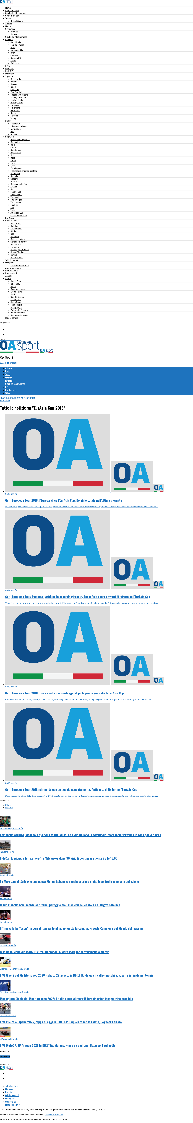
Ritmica (14, 34)
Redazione (9, 1092)
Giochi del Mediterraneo (16, 13)
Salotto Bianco (17, 297)
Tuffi (12, 207)
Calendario (15, 55)
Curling (14, 255)
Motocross (16, 129)
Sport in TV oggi (12, 16)
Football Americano (19, 95)
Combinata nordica (19, 242)
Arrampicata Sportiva (20, 139)
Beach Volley (16, 79)
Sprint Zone (16, 299)
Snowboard (16, 244)
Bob (12, 234)
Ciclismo (9, 39)
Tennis (8, 18)
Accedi (8, 276)
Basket (14, 84)
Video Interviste (18, 312)
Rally (13, 131)
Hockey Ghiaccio (18, 97)
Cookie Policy (10, 1101)
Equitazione (16, 152)
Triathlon (14, 205)
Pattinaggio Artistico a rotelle (24, 171)
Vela (13, 210)
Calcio (13, 87)
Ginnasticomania (18, 289)
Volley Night (16, 307)
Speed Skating (17, 252)
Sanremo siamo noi (19, 315)
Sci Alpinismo (17, 257)
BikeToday (15, 284)
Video (8, 278)
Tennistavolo (16, 194)
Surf (12, 189)
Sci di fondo (16, 228)
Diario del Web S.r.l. (54, 1114)
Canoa (13, 147)
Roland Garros (17, 21)
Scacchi (14, 179)
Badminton (15, 142)
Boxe (13, 145)
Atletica (8, 24)
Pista (13, 47)
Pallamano (15, 108)
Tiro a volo (15, 197)
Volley (13, 118)
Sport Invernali (12, 220)
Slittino (14, 231)
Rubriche (15, 176)
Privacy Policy (10, 1098)
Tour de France (17, 45)
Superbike (15, 123)
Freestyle (15, 247)
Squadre (9, 76)
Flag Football (16, 92)
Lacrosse (15, 105)
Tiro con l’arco (17, 202)
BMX (13, 53)
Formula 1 (9, 68)
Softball (14, 116)
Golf (12, 155)
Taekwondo (16, 192)
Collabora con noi (12, 1095)
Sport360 (9, 137)
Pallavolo (9, 74)
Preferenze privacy (12, 1104)
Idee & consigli (12, 318)
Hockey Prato (17, 102)
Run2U (13, 294)
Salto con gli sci (18, 239)
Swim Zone (16, 302)
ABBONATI (12, 363)
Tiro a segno (16, 200)
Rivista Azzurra (12, 10)
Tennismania (16, 305)
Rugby (13, 113)
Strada (13, 60)
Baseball (15, 81)
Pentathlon (15, 173)
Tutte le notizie (12, 260)
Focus (13, 286)
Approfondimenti (13, 268)
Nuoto (8, 26)
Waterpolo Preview (19, 310)
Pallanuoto (15, 110)
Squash (14, 186)
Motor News (16, 292)
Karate (13, 160)
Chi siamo (9, 1089)
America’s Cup (17, 213)
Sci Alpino (9, 218)
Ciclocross (15, 63)
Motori (8, 121)
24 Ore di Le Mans (19, 126)
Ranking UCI (16, 58)
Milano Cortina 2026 (20, 265)
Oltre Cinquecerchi (19, 215)
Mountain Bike (17, 50)
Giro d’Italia (16, 42)
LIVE (7, 66)
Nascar (14, 134)
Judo (13, 158)
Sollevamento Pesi (19, 184)
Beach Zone (16, 281)
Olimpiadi (9, 262)
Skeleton (15, 236)
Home (8, 8)
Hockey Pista (17, 100)
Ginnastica (10, 29)
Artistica (14, 31)
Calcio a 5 (15, 89)
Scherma (15, 181)
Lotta (13, 163)
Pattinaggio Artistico (20, 249)
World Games (11, 270)
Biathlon (14, 226)
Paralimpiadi (16, 168)
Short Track (16, 223)
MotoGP (9, 71)
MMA (13, 166)
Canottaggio (16, 150)
